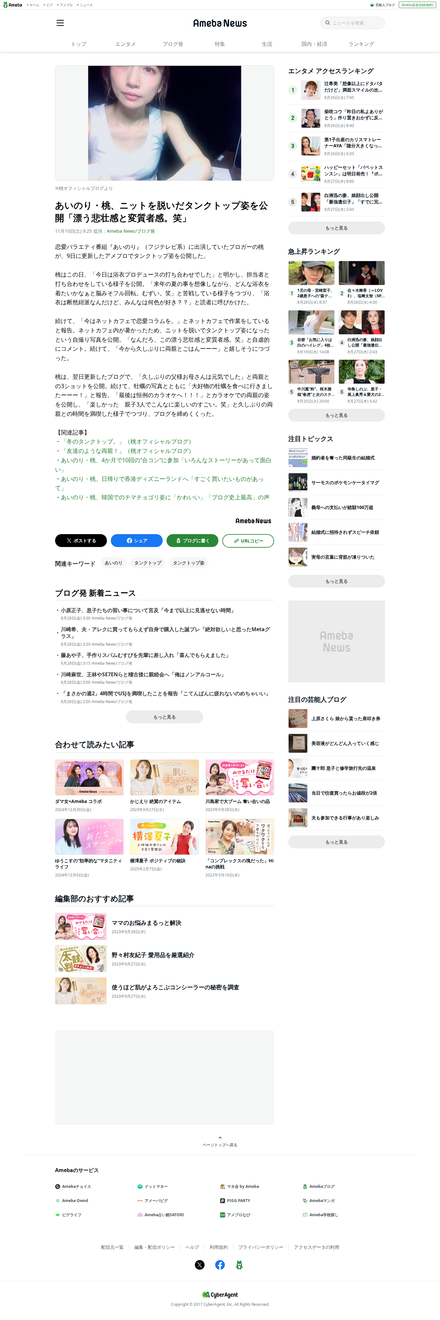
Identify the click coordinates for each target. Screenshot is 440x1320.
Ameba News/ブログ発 (131, 231)
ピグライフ (71, 1214)
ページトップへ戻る (220, 1144)
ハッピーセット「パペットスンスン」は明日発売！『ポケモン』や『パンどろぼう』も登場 (353, 176)
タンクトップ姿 (189, 563)
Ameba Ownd (75, 1200)
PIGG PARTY (238, 1200)
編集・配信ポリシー (154, 1247)
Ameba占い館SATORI (164, 1214)
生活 (267, 43)
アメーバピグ (156, 1200)
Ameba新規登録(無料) (418, 5)
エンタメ (125, 43)
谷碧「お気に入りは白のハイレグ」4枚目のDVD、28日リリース (315, 347)
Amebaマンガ (322, 1200)
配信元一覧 (112, 1247)
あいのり (114, 563)
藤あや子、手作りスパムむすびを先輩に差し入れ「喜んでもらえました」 (146, 655)
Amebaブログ (322, 1186)
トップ (78, 43)
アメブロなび (238, 1214)
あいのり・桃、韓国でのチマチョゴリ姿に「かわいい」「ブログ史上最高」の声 (165, 497)
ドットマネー (156, 1186)
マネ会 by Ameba (243, 1186)
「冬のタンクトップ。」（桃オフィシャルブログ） (127, 441)
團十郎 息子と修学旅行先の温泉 (343, 768)
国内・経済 (314, 43)
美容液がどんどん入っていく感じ (345, 743)
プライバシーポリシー (260, 1247)
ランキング (361, 43)
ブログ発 (173, 43)
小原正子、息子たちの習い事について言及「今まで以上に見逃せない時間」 (148, 610)
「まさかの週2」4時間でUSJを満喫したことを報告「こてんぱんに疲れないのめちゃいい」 (166, 693)
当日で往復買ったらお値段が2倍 (344, 793)
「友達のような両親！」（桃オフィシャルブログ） (127, 451)
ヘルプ (192, 1247)
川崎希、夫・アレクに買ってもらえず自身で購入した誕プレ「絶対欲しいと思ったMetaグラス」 (165, 633)
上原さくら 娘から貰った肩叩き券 (345, 718)
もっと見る (164, 717)
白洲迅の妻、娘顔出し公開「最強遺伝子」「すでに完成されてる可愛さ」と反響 (353, 201)
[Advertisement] (113, 1077)
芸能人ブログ (385, 5)
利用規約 (219, 1247)
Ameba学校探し (324, 1214)
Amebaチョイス (76, 1186)
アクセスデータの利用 (316, 1247)
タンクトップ (147, 563)
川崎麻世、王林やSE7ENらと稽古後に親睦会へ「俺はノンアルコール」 (143, 674)
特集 (220, 43)
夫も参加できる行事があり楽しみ (345, 818)
